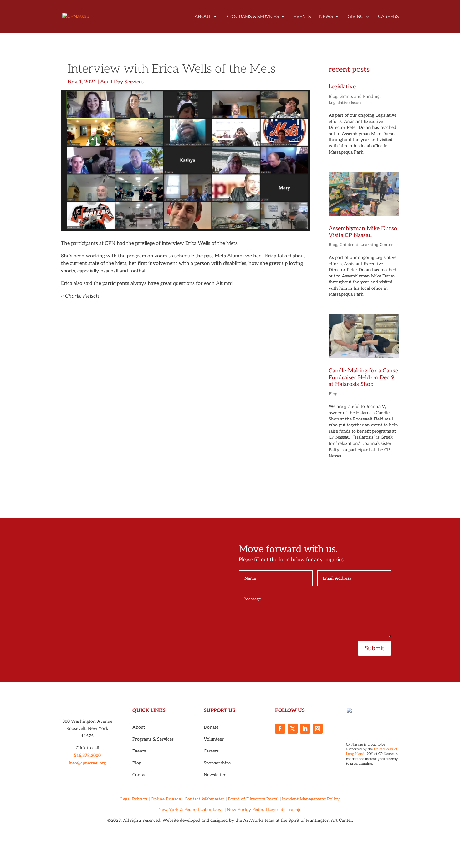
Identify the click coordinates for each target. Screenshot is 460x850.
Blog (333, 96)
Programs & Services (252, 16)
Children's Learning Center (366, 244)
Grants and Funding (360, 96)
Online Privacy (166, 799)
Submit (374, 648)
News (326, 16)
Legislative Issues (345, 102)
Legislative (342, 86)
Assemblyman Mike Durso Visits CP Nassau (363, 232)
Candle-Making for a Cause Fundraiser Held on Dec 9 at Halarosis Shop (363, 377)
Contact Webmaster (204, 799)
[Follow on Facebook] (280, 729)
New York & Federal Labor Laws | (192, 809)
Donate (211, 727)
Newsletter (215, 775)
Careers (388, 16)
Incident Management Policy (311, 799)
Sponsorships (217, 763)
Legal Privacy (133, 799)
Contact (140, 775)
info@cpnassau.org (87, 763)
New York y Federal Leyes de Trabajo (264, 809)
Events (302, 16)
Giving (356, 16)
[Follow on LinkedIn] (305, 729)
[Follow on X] (293, 729)
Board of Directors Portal (253, 799)
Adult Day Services (122, 82)
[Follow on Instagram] (318, 729)
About (203, 16)
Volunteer (214, 739)
